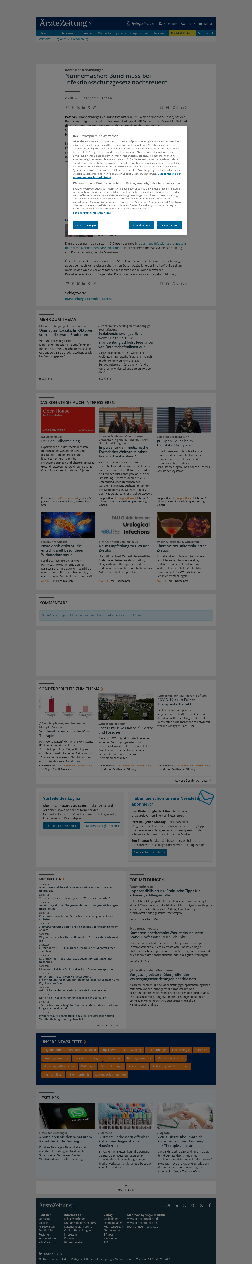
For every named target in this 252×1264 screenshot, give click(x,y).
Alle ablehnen (141, 225)
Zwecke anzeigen (85, 225)
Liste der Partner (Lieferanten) (92, 212)
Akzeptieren (169, 225)
